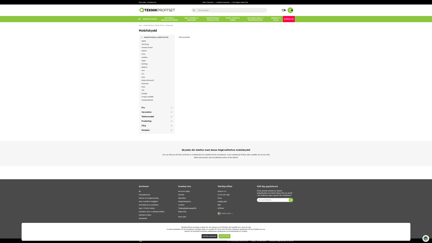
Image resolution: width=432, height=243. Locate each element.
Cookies (181, 205)
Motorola (145, 84)
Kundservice (151, 2)
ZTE (143, 90)
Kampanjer (143, 218)
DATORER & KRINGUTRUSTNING (148, 198)
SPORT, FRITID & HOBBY (147, 208)
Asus (143, 77)
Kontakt (181, 195)
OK (291, 200)
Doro (143, 87)
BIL (140, 191)
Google (144, 93)
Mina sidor (142, 2)
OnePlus (145, 57)
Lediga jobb (222, 201)
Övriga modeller (148, 97)
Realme (144, 67)
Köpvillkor (182, 198)
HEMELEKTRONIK (144, 195)
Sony (143, 54)
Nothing (144, 64)
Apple (144, 41)
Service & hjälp (184, 191)
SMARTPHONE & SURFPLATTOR (154, 25)
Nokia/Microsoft (148, 80)
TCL (143, 74)
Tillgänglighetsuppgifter (187, 208)
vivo (143, 70)
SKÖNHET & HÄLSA (145, 215)
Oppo (144, 61)
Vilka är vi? (222, 191)
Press (220, 198)
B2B (219, 205)
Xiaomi (144, 51)
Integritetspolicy (184, 201)
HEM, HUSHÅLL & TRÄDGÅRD (148, 201)
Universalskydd (147, 100)
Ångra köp (182, 212)
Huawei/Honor (147, 47)
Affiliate (221, 208)
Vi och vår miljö (224, 195)
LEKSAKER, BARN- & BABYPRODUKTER (151, 212)
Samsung (145, 44)
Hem (140, 25)
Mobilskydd (169, 25)
